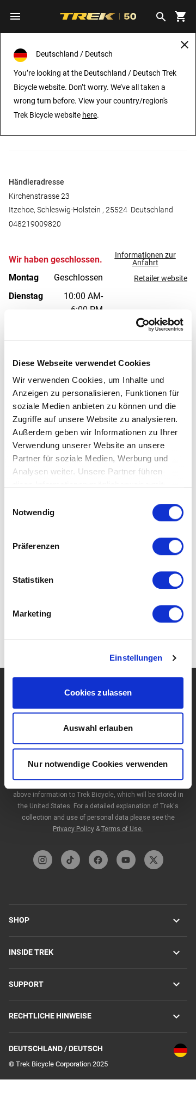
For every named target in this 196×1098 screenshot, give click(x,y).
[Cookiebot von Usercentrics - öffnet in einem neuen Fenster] (138, 325)
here (89, 115)
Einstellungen (135, 657)
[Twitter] (153, 859)
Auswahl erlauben (98, 728)
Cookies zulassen (98, 692)
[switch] (167, 546)
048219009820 (35, 223)
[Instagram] (42, 859)
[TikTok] (70, 859)
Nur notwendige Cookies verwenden (98, 763)
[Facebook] (98, 859)
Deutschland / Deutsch (56, 1048)
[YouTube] (126, 859)
